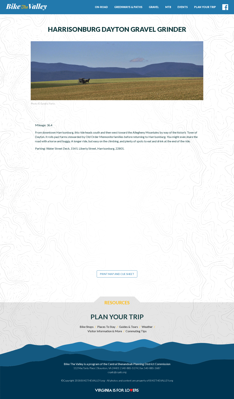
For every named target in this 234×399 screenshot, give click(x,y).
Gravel (154, 7)
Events (183, 7)
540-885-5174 (129, 368)
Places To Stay (106, 326)
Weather (147, 326)
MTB (168, 7)
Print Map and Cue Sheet (117, 273)
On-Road (101, 7)
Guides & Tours (128, 326)
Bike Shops (87, 326)
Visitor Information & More (105, 331)
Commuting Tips (136, 331)
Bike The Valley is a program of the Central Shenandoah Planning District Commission (117, 364)
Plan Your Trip (205, 7)
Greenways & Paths (128, 7)
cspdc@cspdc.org (117, 372)
